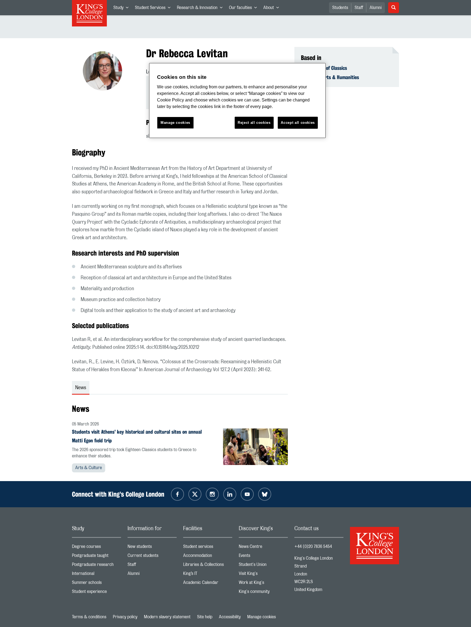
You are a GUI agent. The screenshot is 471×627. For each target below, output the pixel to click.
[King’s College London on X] (194, 494)
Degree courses (96, 547)
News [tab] (80, 387)
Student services (207, 547)
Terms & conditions (89, 617)
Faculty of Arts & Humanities (330, 77)
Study (122, 8)
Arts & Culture (88, 468)
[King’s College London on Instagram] (212, 494)
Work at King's (263, 583)
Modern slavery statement (167, 617)
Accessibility (230, 617)
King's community (263, 592)
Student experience (96, 592)
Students (340, 7)
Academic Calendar (207, 583)
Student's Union (263, 565)
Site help (204, 617)
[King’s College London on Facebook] (177, 494)
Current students (152, 556)
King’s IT (207, 574)
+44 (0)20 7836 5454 (313, 546)
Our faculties (244, 8)
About (272, 8)
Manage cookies (261, 617)
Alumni (376, 7)
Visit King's (263, 574)
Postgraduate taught (96, 556)
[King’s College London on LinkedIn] (229, 494)
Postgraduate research (96, 565)
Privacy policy (125, 617)
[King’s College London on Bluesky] (264, 494)
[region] (237, 100)
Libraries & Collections (207, 565)
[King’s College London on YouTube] (247, 494)
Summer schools (96, 583)
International (96, 574)
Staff (359, 7)
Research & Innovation (201, 8)
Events (263, 556)
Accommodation (207, 556)
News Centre (263, 547)
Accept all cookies (298, 123)
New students (152, 547)
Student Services (154, 8)
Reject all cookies (254, 123)
